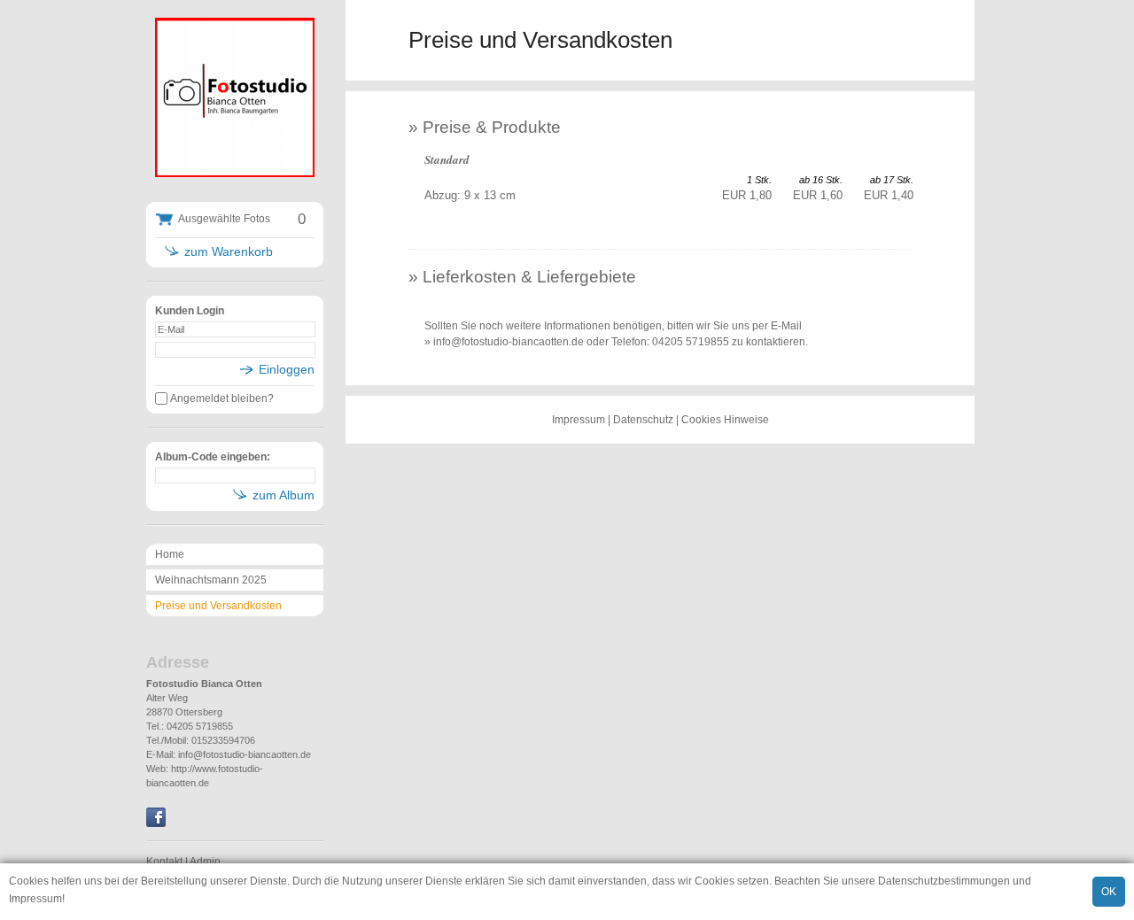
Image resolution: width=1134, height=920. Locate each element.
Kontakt (164, 861)
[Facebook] (156, 823)
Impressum (35, 899)
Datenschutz (643, 420)
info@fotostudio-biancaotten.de (244, 754)
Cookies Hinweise (725, 420)
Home (169, 554)
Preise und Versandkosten (218, 605)
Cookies (29, 881)
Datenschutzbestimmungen (944, 881)
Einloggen (287, 369)
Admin (205, 861)
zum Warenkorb (228, 251)
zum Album (283, 495)
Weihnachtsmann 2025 (211, 580)
